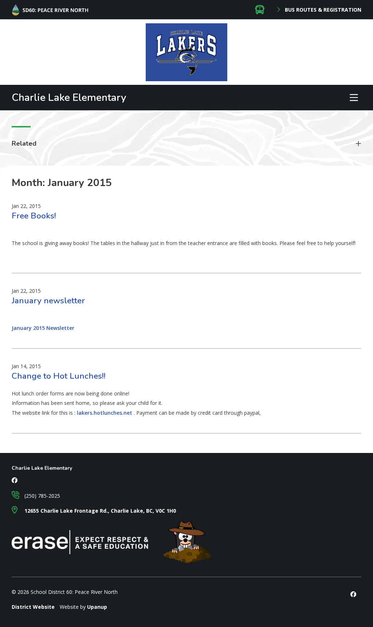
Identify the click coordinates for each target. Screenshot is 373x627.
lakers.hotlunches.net (105, 412)
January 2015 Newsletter (43, 327)
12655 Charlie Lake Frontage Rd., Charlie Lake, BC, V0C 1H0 (99, 510)
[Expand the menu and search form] (353, 97)
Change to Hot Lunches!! (59, 376)
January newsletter (48, 300)
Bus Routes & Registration (322, 10)
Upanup (97, 606)
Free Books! (34, 215)
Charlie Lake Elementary (69, 97)
